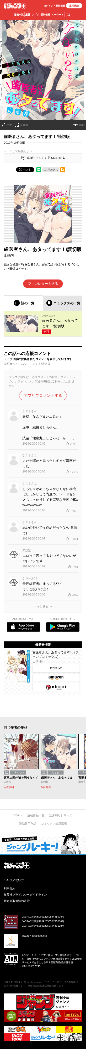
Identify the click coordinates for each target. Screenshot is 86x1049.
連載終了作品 (27, 823)
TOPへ (18, 815)
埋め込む (53, 169)
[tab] (23, 303)
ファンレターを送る (43, 284)
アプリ (35, 14)
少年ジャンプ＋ (15, 6)
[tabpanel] (43, 324)
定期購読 (74, 5)
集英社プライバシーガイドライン (25, 894)
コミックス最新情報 (54, 823)
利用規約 (9, 888)
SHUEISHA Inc (14, 982)
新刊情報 (45, 14)
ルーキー (58, 14)
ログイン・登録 (54, 5)
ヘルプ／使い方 (14, 880)
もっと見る (41, 606)
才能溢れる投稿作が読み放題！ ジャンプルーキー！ (43, 843)
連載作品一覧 (35, 815)
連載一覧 (19, 14)
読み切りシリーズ (60, 815)
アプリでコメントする (43, 395)
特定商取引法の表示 (17, 901)
